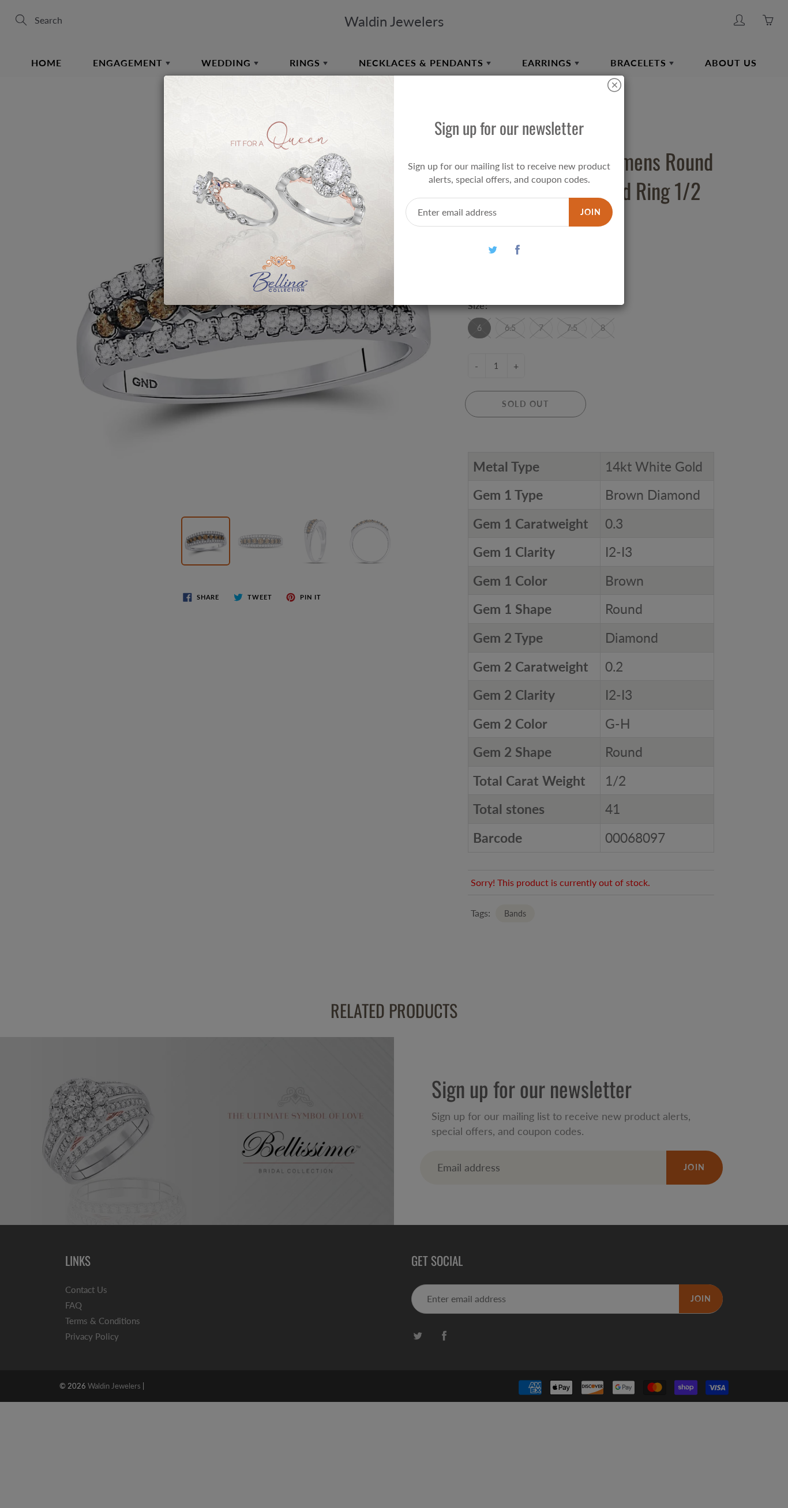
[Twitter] (493, 249)
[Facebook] (518, 249)
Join (590, 212)
